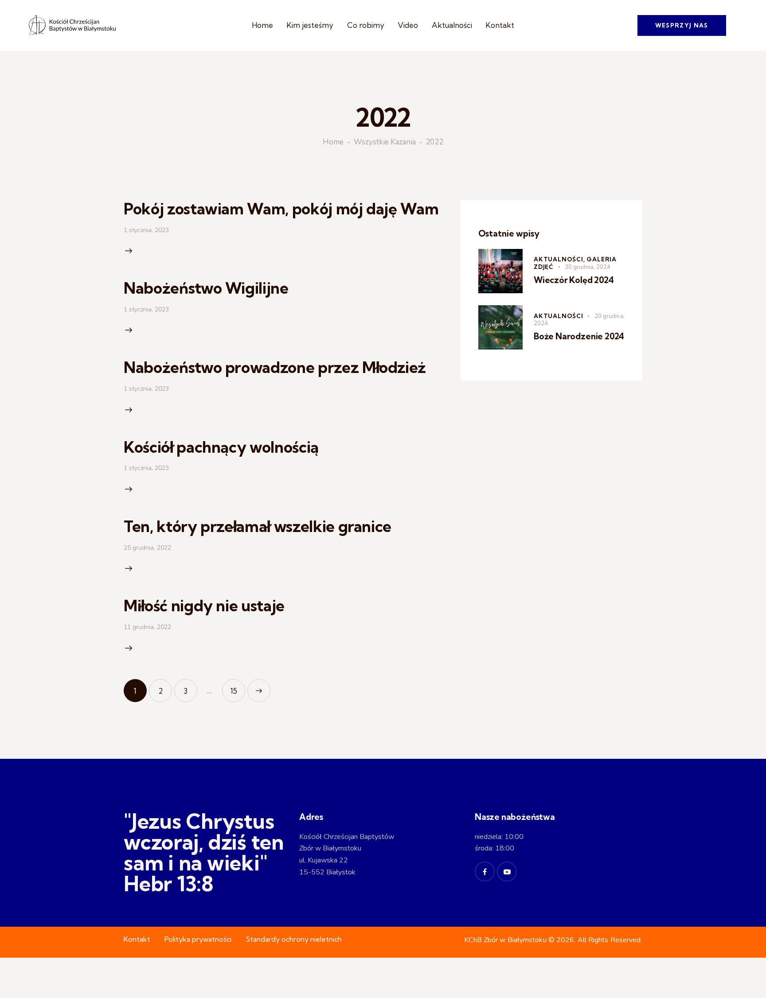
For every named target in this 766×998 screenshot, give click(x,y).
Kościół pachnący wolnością (221, 447)
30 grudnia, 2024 (588, 267)
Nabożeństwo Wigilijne (206, 288)
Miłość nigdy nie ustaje (204, 605)
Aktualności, (560, 259)
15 (237, 687)
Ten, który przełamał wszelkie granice (257, 526)
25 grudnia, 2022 (147, 548)
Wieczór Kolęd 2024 (574, 280)
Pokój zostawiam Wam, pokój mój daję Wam (281, 208)
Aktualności (558, 315)
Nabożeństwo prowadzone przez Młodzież (275, 367)
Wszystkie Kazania (385, 142)
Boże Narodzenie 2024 (579, 336)
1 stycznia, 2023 (146, 230)
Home (333, 142)
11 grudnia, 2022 (147, 627)
